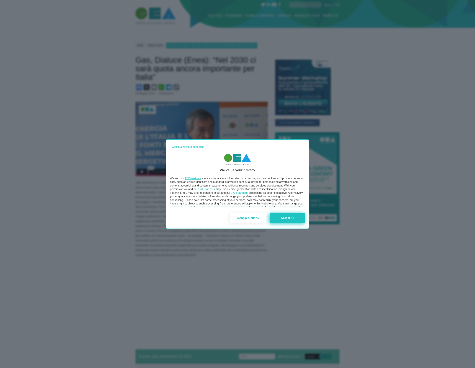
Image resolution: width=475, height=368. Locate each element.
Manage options (248, 217)
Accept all (287, 217)
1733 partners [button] (193, 178)
